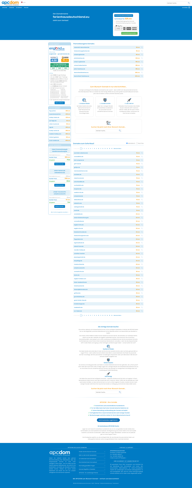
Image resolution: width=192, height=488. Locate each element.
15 (109, 148)
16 (111, 148)
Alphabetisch (131, 143)
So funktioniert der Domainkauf (87, 458)
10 (98, 148)
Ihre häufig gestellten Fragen (87, 465)
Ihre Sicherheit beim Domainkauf (88, 462)
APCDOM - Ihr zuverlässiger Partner (88, 472)
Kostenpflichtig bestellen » (129, 33)
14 (107, 148)
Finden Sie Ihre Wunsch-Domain (87, 451)
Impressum (116, 483)
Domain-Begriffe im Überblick (87, 469)
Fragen (26, 7)
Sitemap (97, 483)
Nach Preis (141, 143)
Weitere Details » (59, 164)
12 (102, 148)
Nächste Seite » (118, 148)
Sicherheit (19, 7)
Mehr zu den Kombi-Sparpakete (87, 455)
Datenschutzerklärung (106, 483)
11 (100, 148)
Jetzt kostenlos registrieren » (108, 420)
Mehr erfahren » (59, 103)
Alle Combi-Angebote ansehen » (59, 212)
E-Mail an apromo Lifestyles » (118, 458)
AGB (93, 483)
